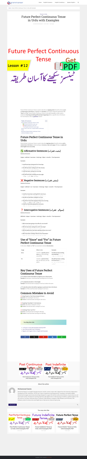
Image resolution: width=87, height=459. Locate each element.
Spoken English (71, 2)
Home (40, 2)
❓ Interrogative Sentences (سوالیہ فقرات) (31, 126)
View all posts (13, 404)
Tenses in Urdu (43, 14)
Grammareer (49, 457)
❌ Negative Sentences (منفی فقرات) (29, 125)
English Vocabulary (59, 2)
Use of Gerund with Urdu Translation (31, 329)
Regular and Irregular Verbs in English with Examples (35, 331)
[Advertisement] (43, 35)
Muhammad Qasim (39, 23)
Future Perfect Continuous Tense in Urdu (30, 122)
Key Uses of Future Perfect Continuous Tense (30, 131)
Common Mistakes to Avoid (27, 133)
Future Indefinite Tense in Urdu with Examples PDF (43, 428)
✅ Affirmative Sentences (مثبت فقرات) (30, 124)
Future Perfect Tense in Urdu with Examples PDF (67, 428)
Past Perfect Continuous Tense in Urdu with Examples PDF (20, 428)
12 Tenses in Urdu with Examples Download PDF (34, 327)
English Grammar (47, 2)
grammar (36, 116)
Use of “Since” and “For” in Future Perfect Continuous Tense (32, 129)
